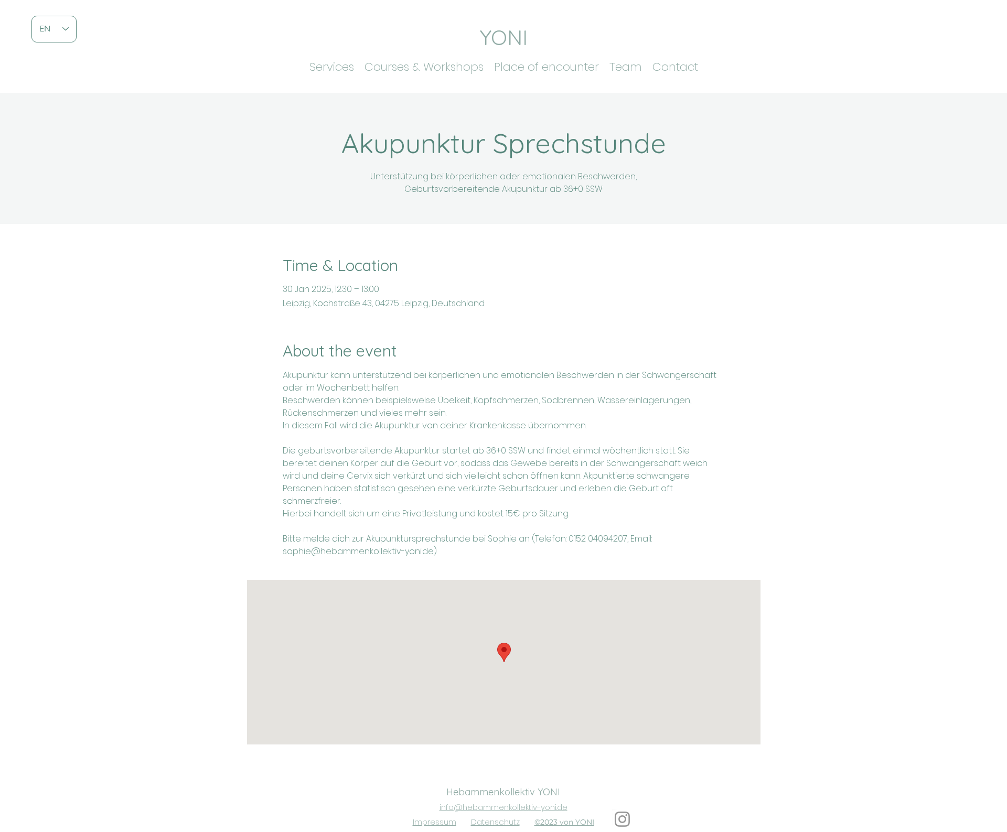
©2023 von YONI (564, 822)
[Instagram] (622, 819)
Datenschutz (495, 821)
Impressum (434, 821)
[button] (331, 64)
